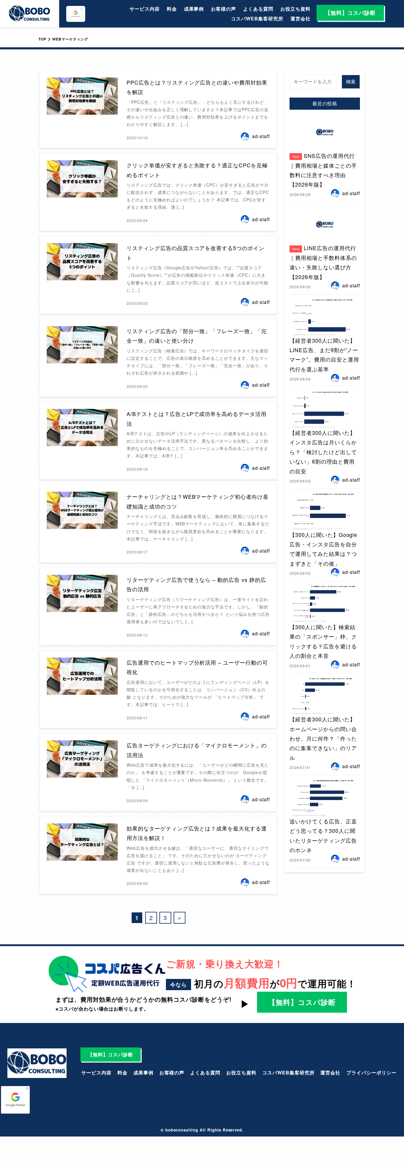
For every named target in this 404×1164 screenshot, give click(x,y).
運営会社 (300, 18)
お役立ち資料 (295, 8)
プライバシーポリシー (371, 1072)
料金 (172, 8)
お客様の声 (223, 8)
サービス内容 (145, 8)
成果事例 (194, 8)
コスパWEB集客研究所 (257, 18)
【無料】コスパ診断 (350, 13)
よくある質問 (258, 8)
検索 (350, 81)
